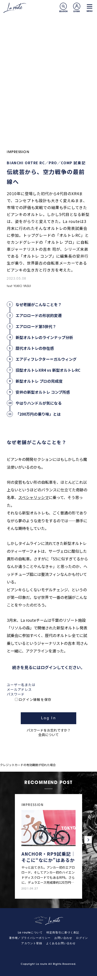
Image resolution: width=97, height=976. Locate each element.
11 (10, 414)
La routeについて (30, 932)
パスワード (16, 694)
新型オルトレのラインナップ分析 (44, 337)
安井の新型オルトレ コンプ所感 (43, 392)
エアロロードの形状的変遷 (39, 315)
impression (18, 152)
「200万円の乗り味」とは (38, 414)
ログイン (82, 938)
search (63, 6)
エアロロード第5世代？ (36, 326)
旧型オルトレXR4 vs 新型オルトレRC (48, 370)
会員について (48, 734)
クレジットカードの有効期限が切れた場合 (28, 765)
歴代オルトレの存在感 (35, 348)
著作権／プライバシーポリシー (30, 938)
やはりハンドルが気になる (39, 403)
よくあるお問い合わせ (61, 943)
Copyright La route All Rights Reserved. (48, 964)
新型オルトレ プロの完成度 (39, 381)
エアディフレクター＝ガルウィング (46, 359)
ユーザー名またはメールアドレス (21, 687)
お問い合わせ (63, 938)
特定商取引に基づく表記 (62, 932)
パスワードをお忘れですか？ (49, 730)
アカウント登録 (31, 943)
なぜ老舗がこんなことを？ (39, 304)
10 (10, 403)
